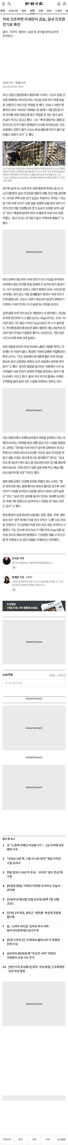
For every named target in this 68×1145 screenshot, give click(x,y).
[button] (3, 4)
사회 (48, 1139)
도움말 (52, 675)
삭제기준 (61, 675)
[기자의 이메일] (14, 568)
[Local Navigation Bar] (3, 4)
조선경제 (61, 1139)
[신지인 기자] (7, 561)
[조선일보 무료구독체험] (34, 606)
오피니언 (7, 1139)
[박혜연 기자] (7, 580)
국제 (34, 1139)
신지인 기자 (8, 82)
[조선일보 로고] (34, 4)
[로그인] (64, 4)
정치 (20, 1139)
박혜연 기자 (20, 82)
